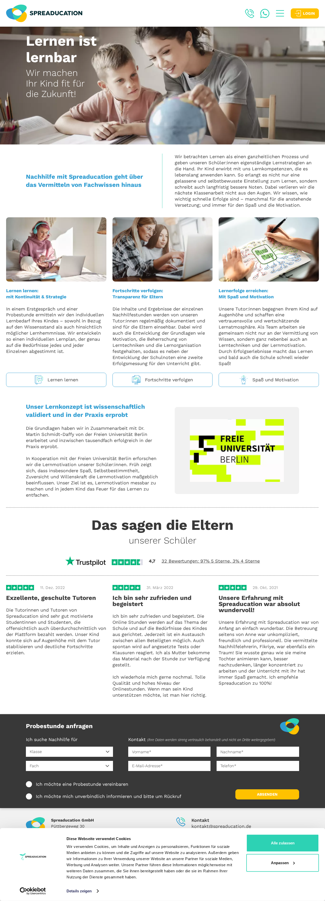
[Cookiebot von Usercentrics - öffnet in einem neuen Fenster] (33, 891)
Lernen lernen (62, 379)
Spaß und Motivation (275, 379)
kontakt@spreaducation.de (221, 826)
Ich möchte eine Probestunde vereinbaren (82, 784)
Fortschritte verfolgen (169, 379)
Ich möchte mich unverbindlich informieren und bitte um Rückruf (108, 796)
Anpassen (280, 862)
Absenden (267, 794)
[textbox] (66, 751)
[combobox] (69, 752)
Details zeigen (79, 891)
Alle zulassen (283, 843)
